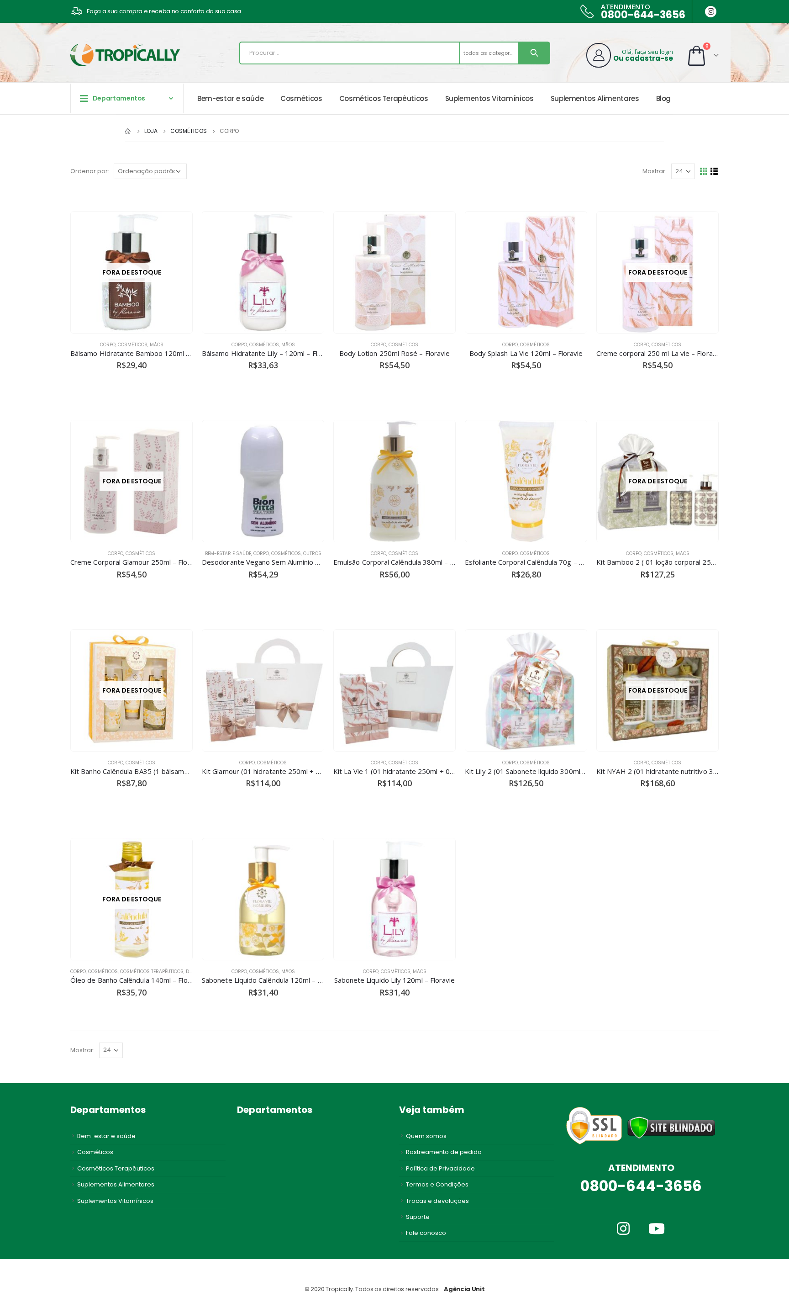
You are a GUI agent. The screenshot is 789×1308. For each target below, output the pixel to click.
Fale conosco (426, 1233)
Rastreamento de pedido (444, 1152)
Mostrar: (654, 171)
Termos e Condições (437, 1184)
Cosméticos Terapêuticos (383, 98)
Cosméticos (301, 98)
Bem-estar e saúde (230, 98)
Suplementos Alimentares (595, 98)
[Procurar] (534, 53)
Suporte (418, 1217)
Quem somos (426, 1136)
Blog (663, 98)
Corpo (108, 344)
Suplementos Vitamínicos (489, 98)
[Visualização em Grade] (704, 171)
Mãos (156, 344)
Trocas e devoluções (437, 1201)
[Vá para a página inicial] (128, 131)
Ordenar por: (89, 171)
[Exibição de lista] (714, 171)
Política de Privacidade (440, 1168)
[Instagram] (710, 11)
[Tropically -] (125, 55)
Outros (312, 553)
